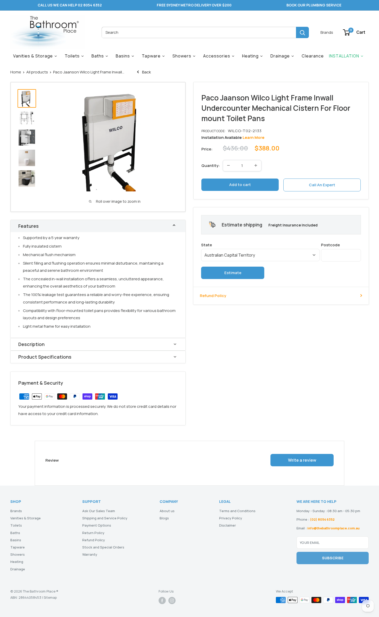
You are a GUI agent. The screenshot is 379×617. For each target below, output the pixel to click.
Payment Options (96, 525)
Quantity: (210, 165)
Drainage (17, 569)
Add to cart (240, 184)
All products (37, 72)
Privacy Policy (230, 518)
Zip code (341, 244)
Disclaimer (227, 525)
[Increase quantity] (255, 165)
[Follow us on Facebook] (162, 600)
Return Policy (93, 532)
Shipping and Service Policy (104, 518)
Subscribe (332, 557)
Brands (326, 32)
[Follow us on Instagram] (172, 600)
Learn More (254, 137)
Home (15, 72)
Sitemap (50, 597)
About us (167, 511)
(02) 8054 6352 (322, 519)
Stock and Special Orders (103, 547)
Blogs (164, 518)
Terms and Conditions (237, 511)
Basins (15, 540)
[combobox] (199, 32)
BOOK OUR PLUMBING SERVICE (313, 5)
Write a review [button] (302, 460)
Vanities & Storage (25, 518)
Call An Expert (322, 184)
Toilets (16, 525)
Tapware (17, 547)
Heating (16, 561)
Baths (15, 532)
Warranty (89, 554)
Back (146, 72)
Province (260, 244)
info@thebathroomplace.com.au (333, 528)
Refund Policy (213, 295)
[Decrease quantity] (228, 165)
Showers (17, 554)
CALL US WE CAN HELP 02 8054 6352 (70, 5)
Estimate (232, 272)
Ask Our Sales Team (98, 511)
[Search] (302, 32)
